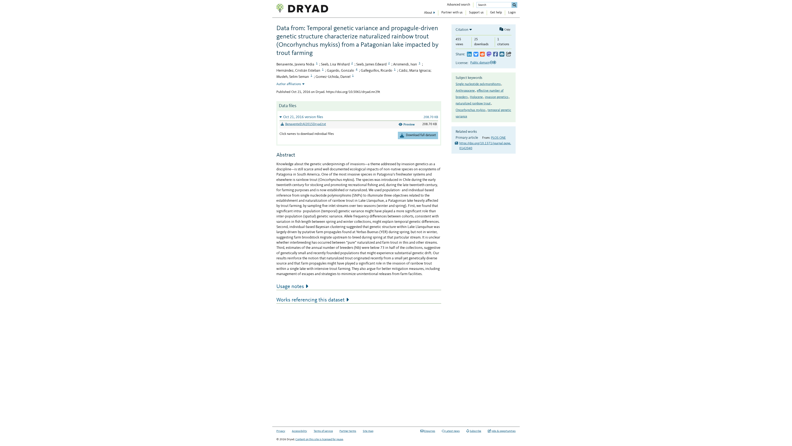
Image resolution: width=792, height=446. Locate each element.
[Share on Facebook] (495, 54)
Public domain (479, 62)
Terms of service (323, 431)
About (428, 12)
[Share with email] (502, 54)
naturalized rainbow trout (473, 103)
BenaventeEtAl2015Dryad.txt (305, 124)
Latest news (452, 431)
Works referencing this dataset (310, 300)
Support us (476, 12)
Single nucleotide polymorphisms (478, 84)
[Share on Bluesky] (476, 54)
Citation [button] (462, 30)
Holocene (476, 97)
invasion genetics (496, 97)
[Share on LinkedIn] (469, 54)
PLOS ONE (498, 138)
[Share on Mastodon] (489, 54)
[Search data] (514, 5)
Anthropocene (465, 91)
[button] (358, 117)
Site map (368, 431)
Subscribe (475, 431)
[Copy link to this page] (509, 54)
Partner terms (347, 431)
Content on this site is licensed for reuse (319, 439)
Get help (496, 12)
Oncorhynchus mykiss (471, 110)
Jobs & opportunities (503, 431)
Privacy (280, 431)
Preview (409, 124)
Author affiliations (288, 84)
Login (512, 12)
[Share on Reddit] (482, 54)
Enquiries (429, 431)
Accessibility (299, 431)
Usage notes (290, 286)
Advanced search (458, 4)
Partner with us (452, 12)
